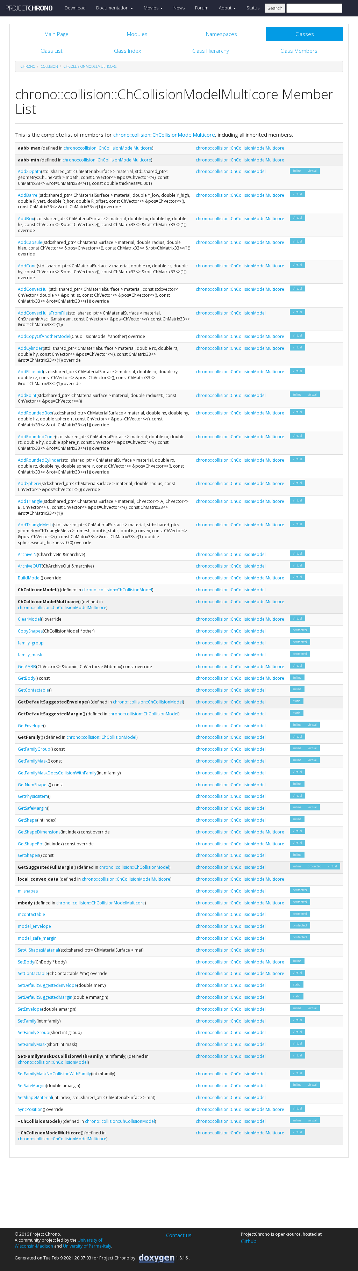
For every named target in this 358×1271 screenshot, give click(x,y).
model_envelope (34, 926)
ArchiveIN (27, 554)
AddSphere (29, 483)
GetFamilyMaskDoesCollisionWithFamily (57, 773)
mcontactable (31, 914)
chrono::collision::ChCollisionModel (231, 171)
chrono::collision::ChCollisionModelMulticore (164, 134)
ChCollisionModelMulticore (90, 66)
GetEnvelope (30, 726)
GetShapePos (31, 844)
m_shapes (28, 891)
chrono (28, 66)
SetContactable (33, 973)
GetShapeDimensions (39, 832)
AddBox (26, 219)
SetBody (26, 962)
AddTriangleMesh (35, 525)
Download (75, 8)
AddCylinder (30, 348)
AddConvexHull (33, 289)
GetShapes (28, 855)
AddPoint (27, 395)
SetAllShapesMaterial (38, 950)
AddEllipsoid (30, 372)
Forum (201, 8)
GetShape (27, 820)
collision (49, 66)
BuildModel (29, 578)
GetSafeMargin (32, 808)
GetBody (26, 678)
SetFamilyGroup (33, 1032)
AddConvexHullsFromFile (43, 313)
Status (252, 8)
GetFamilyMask (33, 761)
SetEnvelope (30, 1009)
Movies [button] (151, 8)
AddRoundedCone (36, 437)
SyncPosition (30, 1109)
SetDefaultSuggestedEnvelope (47, 985)
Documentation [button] (113, 8)
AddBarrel (28, 195)
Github (249, 1240)
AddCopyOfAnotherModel (44, 336)
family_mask (30, 655)
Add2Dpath (29, 171)
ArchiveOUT (30, 566)
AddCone (27, 266)
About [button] (225, 8)
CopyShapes (30, 631)
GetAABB (27, 667)
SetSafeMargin (32, 1086)
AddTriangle (30, 501)
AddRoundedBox (35, 413)
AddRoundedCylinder (39, 460)
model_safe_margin (37, 938)
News (179, 8)
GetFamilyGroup (34, 749)
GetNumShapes (33, 785)
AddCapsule (30, 242)
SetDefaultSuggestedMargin (45, 997)
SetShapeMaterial (35, 1097)
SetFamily (27, 1021)
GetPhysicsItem (33, 796)
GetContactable (33, 690)
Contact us (179, 1235)
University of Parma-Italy (87, 1246)
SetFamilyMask (32, 1044)
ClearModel (29, 619)
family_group (31, 643)
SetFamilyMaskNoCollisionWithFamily (54, 1074)
